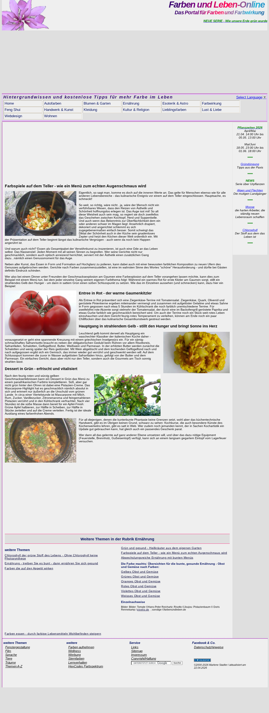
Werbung (74, 655)
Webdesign (13, 116)
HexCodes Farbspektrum (85, 666)
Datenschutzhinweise (208, 647)
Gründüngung (250, 164)
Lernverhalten (77, 662)
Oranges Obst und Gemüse (141, 581)
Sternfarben (76, 658)
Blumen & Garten (97, 103)
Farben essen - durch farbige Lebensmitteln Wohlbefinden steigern (53, 633)
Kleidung (90, 110)
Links (134, 647)
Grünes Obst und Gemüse (140, 576)
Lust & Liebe (212, 110)
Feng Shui (12, 110)
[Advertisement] (134, 62)
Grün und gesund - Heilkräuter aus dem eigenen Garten (161, 548)
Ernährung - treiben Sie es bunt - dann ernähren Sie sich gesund (51, 563)
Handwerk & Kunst (58, 110)
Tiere (8, 658)
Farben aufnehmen (81, 647)
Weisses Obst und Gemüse (140, 595)
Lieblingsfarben (174, 110)
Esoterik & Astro (175, 103)
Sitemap (136, 651)
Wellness (74, 651)
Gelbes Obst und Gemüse (139, 571)
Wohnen (50, 116)
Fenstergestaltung (17, 647)
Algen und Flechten (250, 190)
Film (8, 651)
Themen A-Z (13, 666)
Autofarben (52, 103)
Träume (10, 662)
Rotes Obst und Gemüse (138, 586)
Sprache (11, 655)
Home (9, 103)
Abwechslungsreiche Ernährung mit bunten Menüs (157, 557)
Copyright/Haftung (143, 658)
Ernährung (131, 103)
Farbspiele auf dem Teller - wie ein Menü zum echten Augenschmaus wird (174, 552)
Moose (249, 207)
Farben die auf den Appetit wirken (29, 568)
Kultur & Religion (136, 110)
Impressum (139, 655)
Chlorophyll (250, 230)
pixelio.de (143, 609)
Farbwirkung (211, 103)
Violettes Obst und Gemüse (141, 591)
